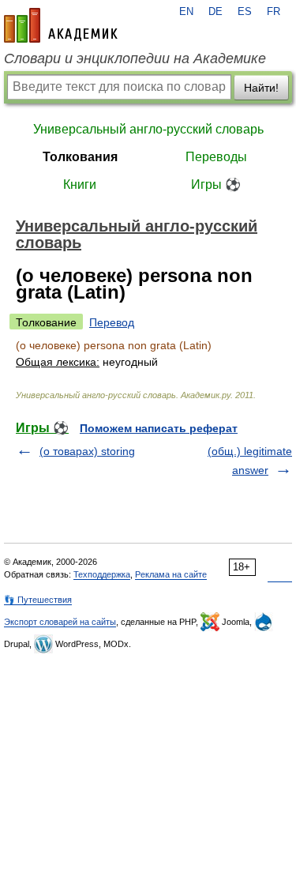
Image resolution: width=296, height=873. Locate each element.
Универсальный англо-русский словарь (148, 129)
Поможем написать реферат (159, 428)
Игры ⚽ (216, 184)
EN (186, 11)
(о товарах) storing (87, 451)
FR (273, 11)
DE (215, 11)
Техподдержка (101, 574)
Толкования (80, 157)
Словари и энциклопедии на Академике (135, 58)
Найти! (261, 87)
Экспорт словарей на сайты (60, 622)
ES (245, 11)
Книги (79, 184)
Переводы (216, 157)
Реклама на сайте (171, 574)
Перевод (111, 322)
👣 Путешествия (38, 599)
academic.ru (61, 25)
